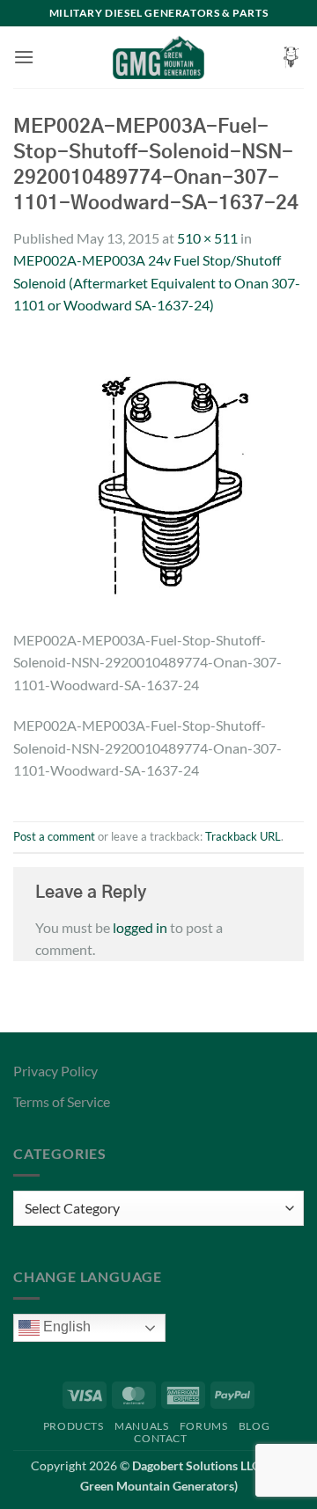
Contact (160, 1438)
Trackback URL (243, 836)
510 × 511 (207, 238)
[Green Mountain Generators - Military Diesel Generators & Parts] (159, 57)
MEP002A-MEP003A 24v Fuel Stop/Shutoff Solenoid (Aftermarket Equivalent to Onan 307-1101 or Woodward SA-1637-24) (156, 282)
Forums (204, 1425)
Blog (254, 1425)
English (65, 1326)
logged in (140, 927)
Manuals (141, 1425)
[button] (23, 56)
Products (73, 1425)
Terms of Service (61, 1101)
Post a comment (54, 836)
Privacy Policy (55, 1070)
